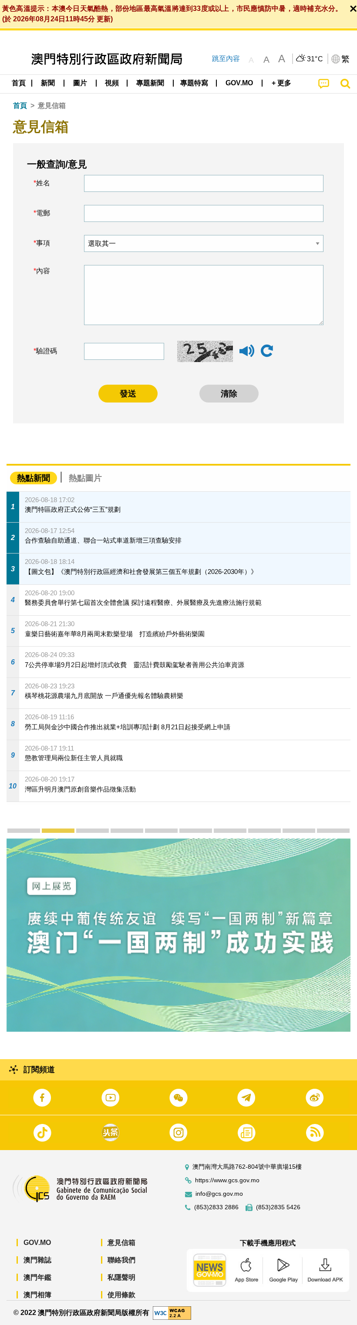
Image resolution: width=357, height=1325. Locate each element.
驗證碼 (46, 351)
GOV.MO (37, 1242)
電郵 (43, 213)
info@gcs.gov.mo (219, 1194)
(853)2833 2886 (216, 1207)
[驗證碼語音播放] (246, 355)
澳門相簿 (37, 1294)
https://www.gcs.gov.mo (227, 1180)
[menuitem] (48, 83)
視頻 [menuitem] (112, 83)
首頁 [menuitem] (19, 83)
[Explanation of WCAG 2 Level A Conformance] (172, 1312)
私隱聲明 (121, 1277)
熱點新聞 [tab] (33, 478)
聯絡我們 (121, 1260)
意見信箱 (121, 1242)
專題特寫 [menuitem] (194, 83)
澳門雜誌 (37, 1260)
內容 (43, 271)
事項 (43, 243)
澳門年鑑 (37, 1277)
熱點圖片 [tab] (85, 478)
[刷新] (267, 351)
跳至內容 (226, 58)
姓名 (43, 183)
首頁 (20, 105)
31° (315, 59)
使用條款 (121, 1294)
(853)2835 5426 (278, 1207)
